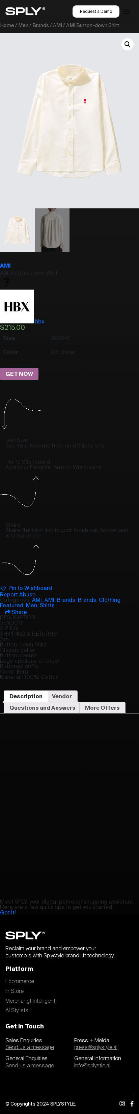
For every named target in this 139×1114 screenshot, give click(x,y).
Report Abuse (18, 594)
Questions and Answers (42, 708)
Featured (11, 605)
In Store (14, 991)
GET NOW (19, 374)
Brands (40, 25)
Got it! (8, 912)
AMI (57, 25)
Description (26, 696)
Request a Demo (96, 11)
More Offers (102, 708)
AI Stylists (16, 1010)
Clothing (109, 600)
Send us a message (29, 1047)
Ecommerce (19, 981)
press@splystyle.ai (95, 1047)
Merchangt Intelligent (30, 1001)
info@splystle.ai (92, 1065)
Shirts (47, 605)
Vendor (62, 696)
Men (23, 25)
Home (7, 25)
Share (18, 612)
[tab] (26, 696)
